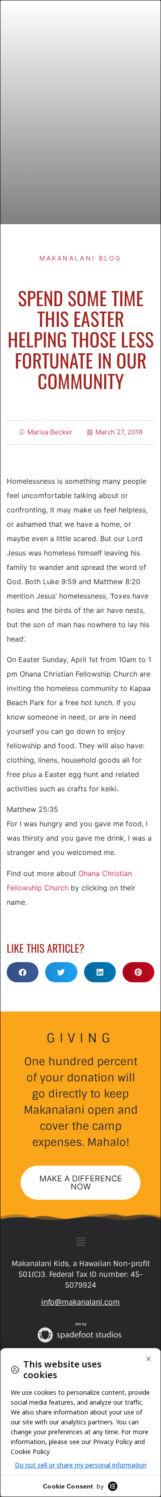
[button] (22, 972)
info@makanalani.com (80, 1302)
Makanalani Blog (80, 258)
